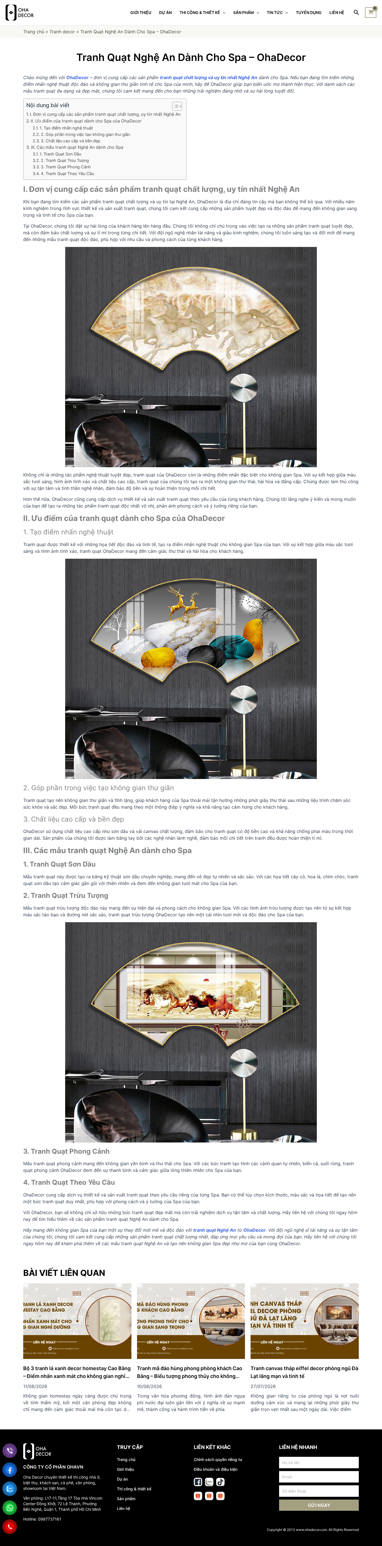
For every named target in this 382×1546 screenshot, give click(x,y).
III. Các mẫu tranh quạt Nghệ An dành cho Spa (77, 147)
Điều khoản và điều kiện (215, 1469)
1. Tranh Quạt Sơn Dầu (60, 154)
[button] (174, 106)
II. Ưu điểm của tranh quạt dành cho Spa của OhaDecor (86, 121)
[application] (222, 12)
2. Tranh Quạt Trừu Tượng (65, 160)
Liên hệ (123, 1508)
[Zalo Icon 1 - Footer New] (209, 1482)
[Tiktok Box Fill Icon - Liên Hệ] (220, 1482)
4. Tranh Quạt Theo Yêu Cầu (67, 173)
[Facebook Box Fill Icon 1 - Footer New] (198, 1482)
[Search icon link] (357, 13)
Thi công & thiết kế (134, 1488)
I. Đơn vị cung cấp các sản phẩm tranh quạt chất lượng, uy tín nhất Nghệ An (105, 114)
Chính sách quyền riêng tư (218, 1459)
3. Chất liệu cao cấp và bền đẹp (70, 140)
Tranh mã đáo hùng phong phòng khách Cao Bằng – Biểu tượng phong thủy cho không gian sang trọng (189, 1376)
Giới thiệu (125, 1469)
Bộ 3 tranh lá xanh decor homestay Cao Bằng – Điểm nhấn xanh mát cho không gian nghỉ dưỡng (77, 1376)
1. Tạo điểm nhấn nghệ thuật (66, 128)
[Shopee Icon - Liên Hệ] (198, 1496)
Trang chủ (33, 31)
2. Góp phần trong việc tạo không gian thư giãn (85, 134)
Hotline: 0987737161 (42, 1519)
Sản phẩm (126, 1498)
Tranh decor (62, 31)
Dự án (122, 1479)
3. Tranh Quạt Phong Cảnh (66, 166)
